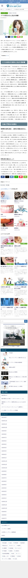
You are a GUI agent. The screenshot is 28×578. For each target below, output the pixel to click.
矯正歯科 (5, 542)
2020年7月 (4, 437)
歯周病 (11, 550)
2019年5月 (4, 484)
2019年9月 (4, 471)
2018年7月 (4, 518)
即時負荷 (16, 542)
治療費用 (5, 548)
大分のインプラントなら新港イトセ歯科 (10, 346)
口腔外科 (17, 550)
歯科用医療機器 (6, 553)
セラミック (13, 545)
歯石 (13, 553)
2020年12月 (4, 420)
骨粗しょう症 (5, 556)
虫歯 (10, 542)
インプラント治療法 (6, 528)
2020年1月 (4, 457)
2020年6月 (4, 440)
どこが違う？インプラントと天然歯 (10, 410)
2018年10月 (4, 508)
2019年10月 (4, 467)
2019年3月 (4, 491)
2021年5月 (4, 417)
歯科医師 (23, 542)
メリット (19, 553)
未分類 (3, 535)
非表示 (7, 55)
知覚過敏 (11, 548)
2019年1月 (4, 498)
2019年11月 (4, 464)
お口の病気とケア (6, 189)
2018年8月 (4, 514)
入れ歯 (15, 558)
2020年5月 (4, 444)
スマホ (3, 185)
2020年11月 (4, 424)
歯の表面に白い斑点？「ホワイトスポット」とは (13, 398)
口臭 (8, 185)
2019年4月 (4, 488)
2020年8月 (4, 434)
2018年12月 (4, 501)
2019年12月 (4, 461)
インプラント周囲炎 (7, 558)
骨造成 (19, 556)
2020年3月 (4, 450)
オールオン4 (18, 548)
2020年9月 (4, 430)
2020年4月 (4, 447)
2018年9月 (4, 511)
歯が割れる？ (5, 395)
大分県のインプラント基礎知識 (9, 532)
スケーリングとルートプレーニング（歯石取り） (13, 406)
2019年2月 (4, 494)
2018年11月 (4, 504)
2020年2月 (4, 454)
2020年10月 (4, 427)
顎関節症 (13, 556)
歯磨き (19, 545)
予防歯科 (5, 550)
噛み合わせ (5, 545)
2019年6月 (4, 481)
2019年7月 (4, 477)
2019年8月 (4, 474)
